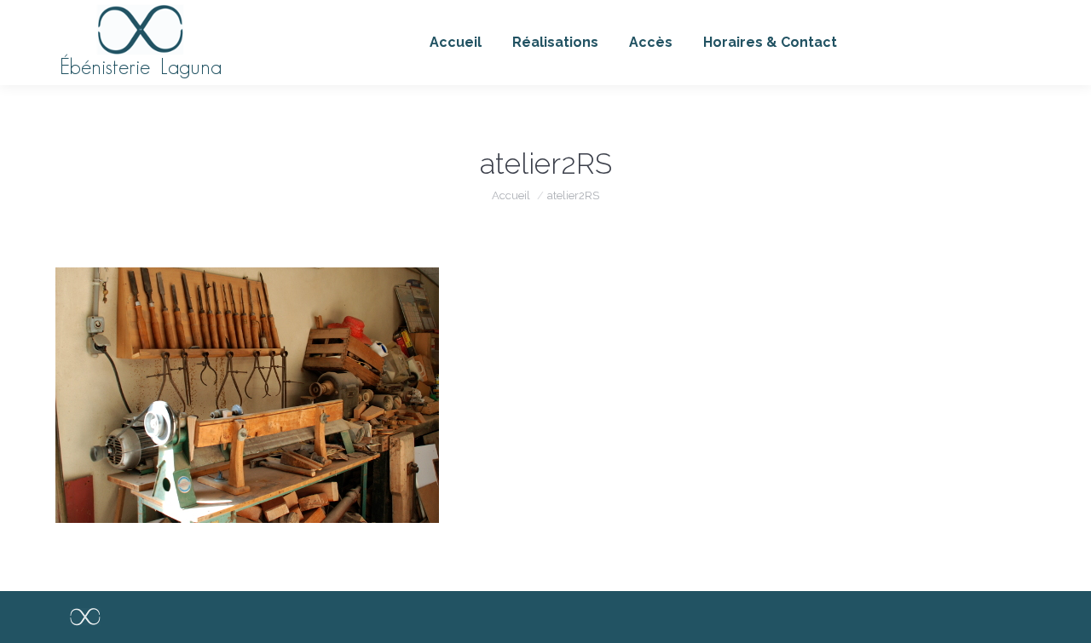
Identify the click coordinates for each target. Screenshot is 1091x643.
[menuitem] (455, 42)
